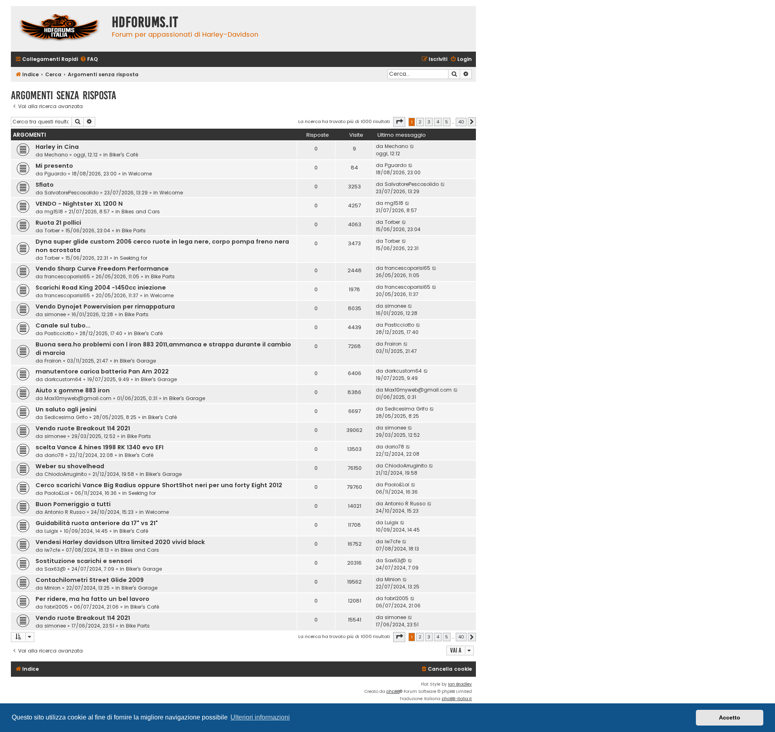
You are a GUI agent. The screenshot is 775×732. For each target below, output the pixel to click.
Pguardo (55, 173)
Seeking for (133, 257)
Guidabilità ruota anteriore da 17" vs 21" (97, 523)
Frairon (52, 360)
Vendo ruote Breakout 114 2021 (83, 428)
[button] (399, 122)
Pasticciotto (59, 333)
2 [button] (420, 122)
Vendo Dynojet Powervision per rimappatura (105, 306)
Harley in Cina (57, 147)
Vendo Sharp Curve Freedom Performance (102, 269)
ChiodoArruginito (65, 474)
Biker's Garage (138, 360)
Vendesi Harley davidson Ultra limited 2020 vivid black (120, 542)
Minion (52, 587)
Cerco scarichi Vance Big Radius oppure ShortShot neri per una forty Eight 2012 (159, 485)
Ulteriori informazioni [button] (260, 717)
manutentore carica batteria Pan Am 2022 (102, 371)
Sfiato (45, 185)
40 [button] (461, 122)
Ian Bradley (460, 684)
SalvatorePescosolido (71, 192)
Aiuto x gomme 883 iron (73, 390)
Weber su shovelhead (70, 466)
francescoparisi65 (67, 276)
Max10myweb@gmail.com (77, 398)
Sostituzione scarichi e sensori (84, 561)
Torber (52, 230)
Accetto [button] (729, 717)
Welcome (140, 173)
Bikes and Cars (140, 211)
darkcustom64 (63, 379)
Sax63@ (55, 568)
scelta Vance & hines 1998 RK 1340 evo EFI (99, 447)
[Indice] (59, 29)
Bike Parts (134, 230)
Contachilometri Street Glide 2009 (90, 580)
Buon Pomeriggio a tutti (73, 504)
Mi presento (54, 166)
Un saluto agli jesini (66, 409)
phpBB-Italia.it (457, 699)
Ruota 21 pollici (58, 223)
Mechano (56, 154)
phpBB (393, 691)
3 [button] (428, 122)
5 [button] (446, 122)
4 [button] (437, 122)
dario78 (54, 455)
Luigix (51, 531)
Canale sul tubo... (63, 325)
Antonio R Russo (64, 512)
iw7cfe (52, 549)
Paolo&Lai (56, 493)
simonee (55, 314)
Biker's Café (123, 154)
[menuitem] (89, 59)
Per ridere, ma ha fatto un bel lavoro (92, 599)
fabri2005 (56, 606)
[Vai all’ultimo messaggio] (412, 146)
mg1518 (53, 211)
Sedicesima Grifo (66, 417)
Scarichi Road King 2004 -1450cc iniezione (101, 288)
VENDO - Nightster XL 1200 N (79, 204)
